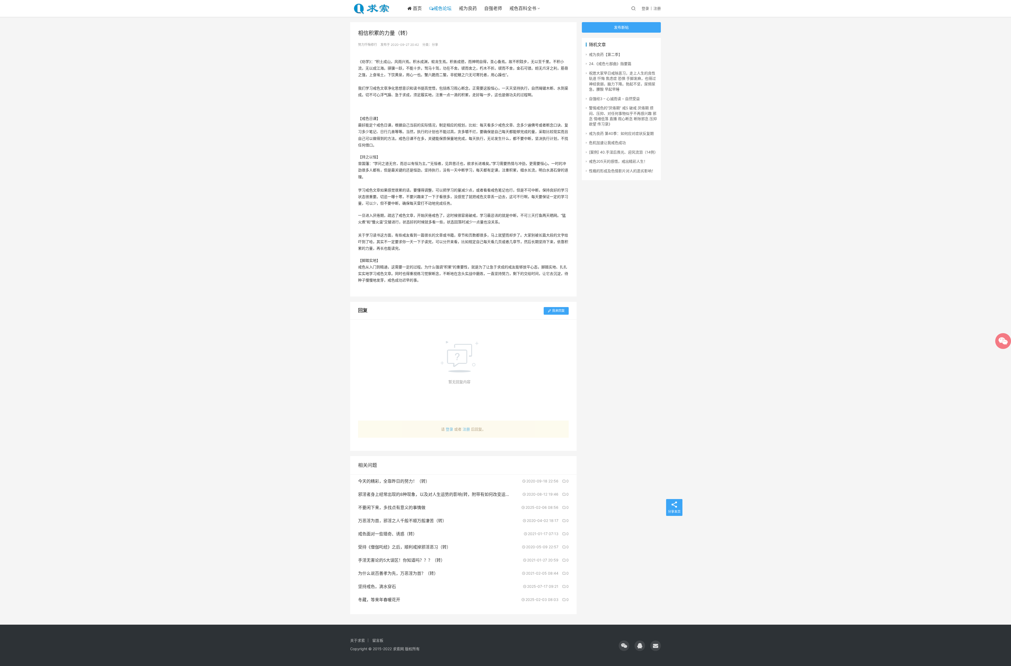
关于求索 (357, 640)
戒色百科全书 (522, 8)
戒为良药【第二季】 (605, 54)
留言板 (377, 640)
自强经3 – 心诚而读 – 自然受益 (614, 98)
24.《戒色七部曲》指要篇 (610, 63)
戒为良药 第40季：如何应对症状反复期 (621, 133)
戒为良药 (468, 8)
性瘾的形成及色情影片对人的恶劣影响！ (622, 171)
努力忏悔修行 (367, 45)
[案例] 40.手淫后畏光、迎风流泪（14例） (623, 152)
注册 (657, 8)
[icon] (624, 645)
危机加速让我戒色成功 (607, 142)
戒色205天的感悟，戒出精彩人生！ (618, 161)
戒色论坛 (443, 8)
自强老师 (493, 8)
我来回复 (558, 311)
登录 (645, 8)
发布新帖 (621, 27)
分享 (435, 45)
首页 (417, 8)
